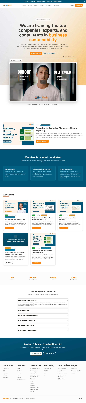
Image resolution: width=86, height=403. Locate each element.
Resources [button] (56, 5)
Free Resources (34, 370)
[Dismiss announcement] (84, 1)
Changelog (5, 377)
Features (24, 5)
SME (4, 370)
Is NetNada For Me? (35, 368)
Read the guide (57, 1)
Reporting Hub (47, 368)
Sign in (72, 5)
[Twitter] (79, 398)
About (42, 5)
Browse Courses (36, 53)
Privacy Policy (74, 368)
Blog (18, 375)
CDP (45, 373)
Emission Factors (34, 387)
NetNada (6, 398)
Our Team (19, 370)
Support (32, 383)
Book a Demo (79, 5)
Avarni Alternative (62, 368)
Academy (36, 5)
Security (19, 377)
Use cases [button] (48, 5)
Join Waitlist (8, 262)
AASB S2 (46, 370)
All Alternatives (61, 378)
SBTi (45, 375)
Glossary (32, 385)
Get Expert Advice (49, 53)
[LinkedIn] (82, 398)
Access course (41, 141)
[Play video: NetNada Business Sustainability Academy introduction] (43, 82)
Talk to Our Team (49, 353)
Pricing (30, 5)
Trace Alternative (62, 370)
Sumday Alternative (62, 373)
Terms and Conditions (76, 370)
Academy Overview (17, 60)
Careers (19, 373)
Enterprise (5, 368)
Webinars (32, 378)
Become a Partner (21, 379)
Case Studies (33, 373)
